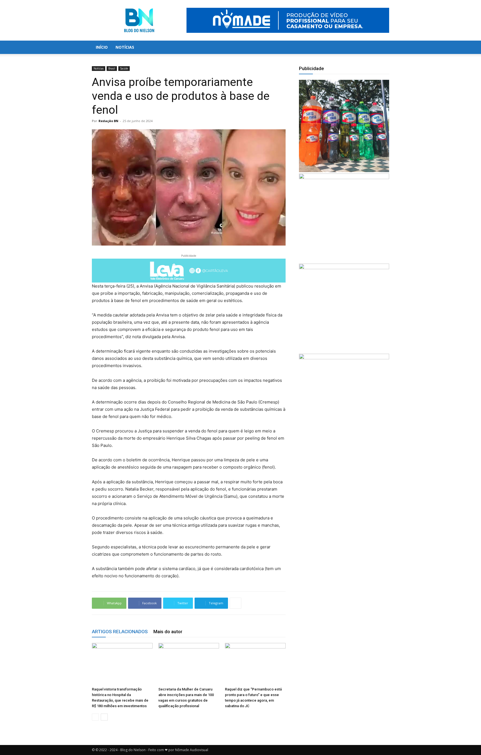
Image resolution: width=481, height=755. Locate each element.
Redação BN (108, 121)
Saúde (124, 68)
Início (102, 47)
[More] (235, 603)
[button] (382, 47)
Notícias (125, 47)
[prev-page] (95, 717)
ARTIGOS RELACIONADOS (120, 631)
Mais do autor (167, 631)
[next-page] (104, 717)
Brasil (111, 68)
